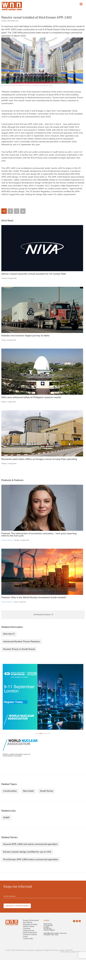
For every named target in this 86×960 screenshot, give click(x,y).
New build (28, 791)
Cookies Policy (75, 952)
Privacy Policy (65, 952)
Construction (10, 791)
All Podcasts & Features (42, 615)
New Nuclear (27, 922)
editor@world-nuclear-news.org (54, 933)
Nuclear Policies (28, 926)
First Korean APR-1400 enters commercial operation (30, 859)
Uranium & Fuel (28, 930)
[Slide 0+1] (37, 733)
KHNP (6, 818)
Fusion (25, 937)
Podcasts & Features (7, 540)
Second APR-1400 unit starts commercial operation (30, 844)
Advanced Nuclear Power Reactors (21, 642)
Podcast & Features (30, 935)
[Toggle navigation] (81, 4)
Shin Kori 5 (9, 634)
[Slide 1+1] (41, 733)
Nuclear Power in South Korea (19, 649)
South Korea (46, 791)
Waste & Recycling (30, 932)
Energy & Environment (31, 920)
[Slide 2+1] (45, 733)
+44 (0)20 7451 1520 (50, 935)
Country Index (28, 939)
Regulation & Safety (30, 924)
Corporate (26, 928)
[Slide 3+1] (49, 733)
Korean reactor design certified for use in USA (27, 852)
